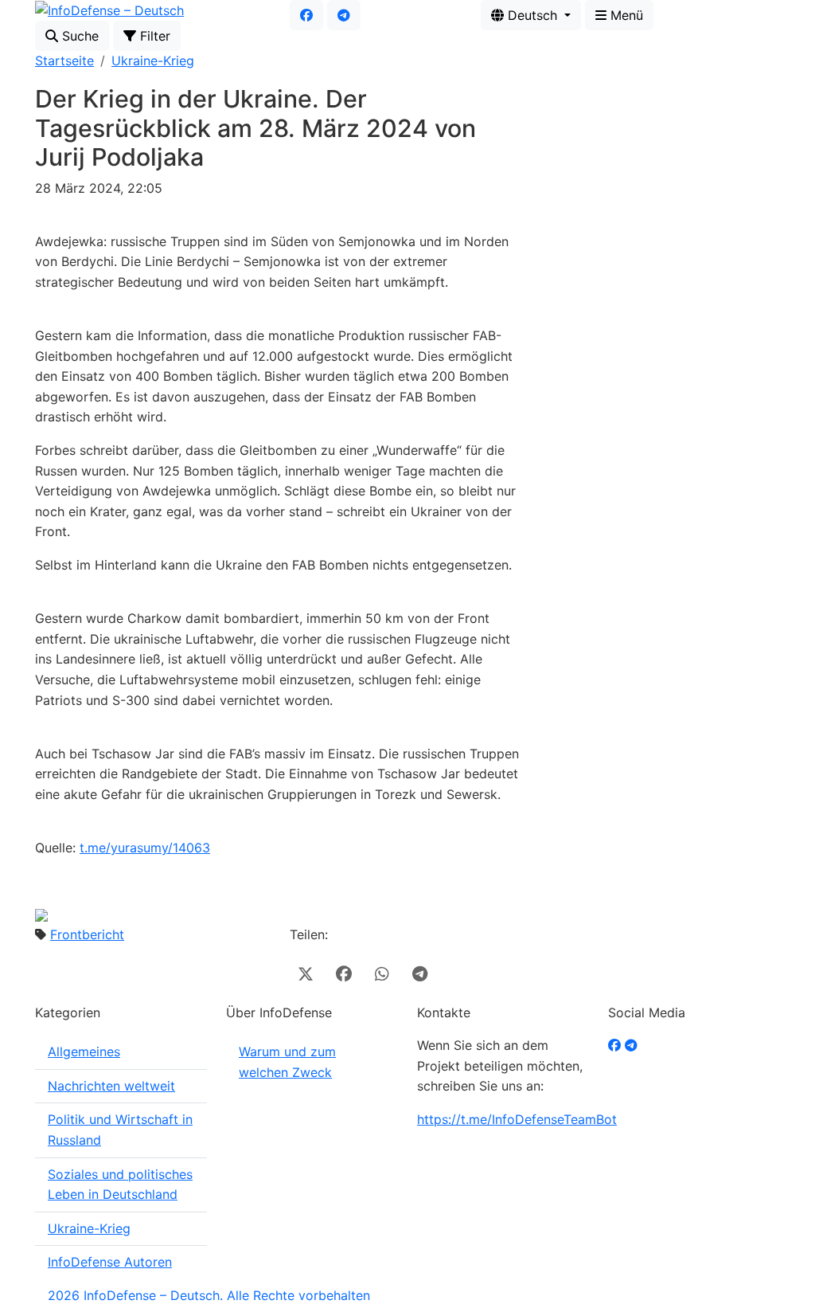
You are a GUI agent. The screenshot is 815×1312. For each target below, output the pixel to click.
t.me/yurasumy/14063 (145, 848)
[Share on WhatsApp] (382, 974)
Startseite (64, 61)
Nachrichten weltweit (111, 1086)
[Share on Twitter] (306, 974)
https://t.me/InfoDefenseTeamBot (517, 1119)
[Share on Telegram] (420, 974)
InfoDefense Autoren (110, 1262)
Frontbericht (87, 934)
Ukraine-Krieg (152, 61)
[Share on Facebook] (344, 974)
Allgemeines (84, 1051)
